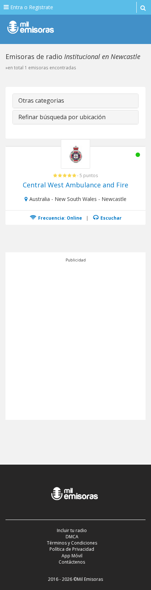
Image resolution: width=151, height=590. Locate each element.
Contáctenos (72, 562)
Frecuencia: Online (59, 218)
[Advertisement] (75, 338)
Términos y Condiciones (72, 543)
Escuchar (110, 218)
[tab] (75, 101)
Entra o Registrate (31, 7)
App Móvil (72, 556)
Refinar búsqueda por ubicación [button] (62, 117)
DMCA (72, 537)
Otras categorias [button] (41, 100)
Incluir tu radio (72, 530)
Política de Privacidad (71, 549)
